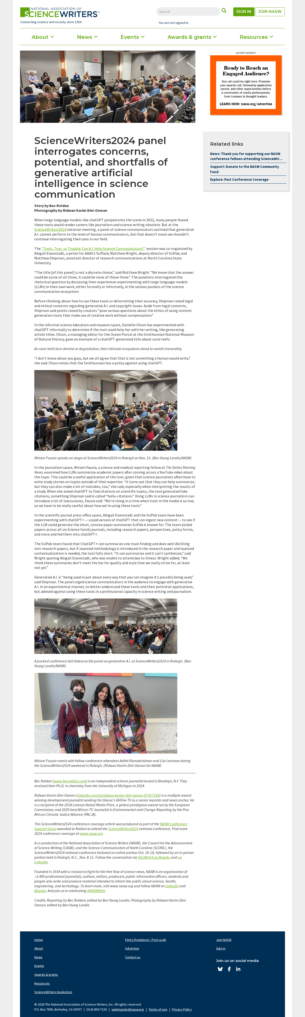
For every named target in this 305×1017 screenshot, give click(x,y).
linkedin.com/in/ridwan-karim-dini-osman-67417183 (118, 795)
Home (38, 940)
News (84, 37)
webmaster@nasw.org (128, 1009)
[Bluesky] (220, 969)
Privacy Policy (182, 1009)
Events (130, 37)
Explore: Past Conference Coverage (239, 179)
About (40, 37)
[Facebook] (229, 969)
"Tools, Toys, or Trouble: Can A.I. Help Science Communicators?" (93, 248)
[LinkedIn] (238, 969)
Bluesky (40, 890)
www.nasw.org (91, 833)
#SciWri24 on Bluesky (154, 857)
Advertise (132, 948)
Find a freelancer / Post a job (145, 940)
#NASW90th (96, 890)
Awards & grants (189, 37)
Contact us (132, 957)
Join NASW (270, 11)
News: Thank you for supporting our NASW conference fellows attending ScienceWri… (246, 156)
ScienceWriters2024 (50, 229)
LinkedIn (172, 885)
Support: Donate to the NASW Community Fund (244, 169)
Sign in (243, 11)
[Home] (60, 12)
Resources (254, 37)
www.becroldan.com (70, 781)
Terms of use (158, 1009)
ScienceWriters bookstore (53, 992)
